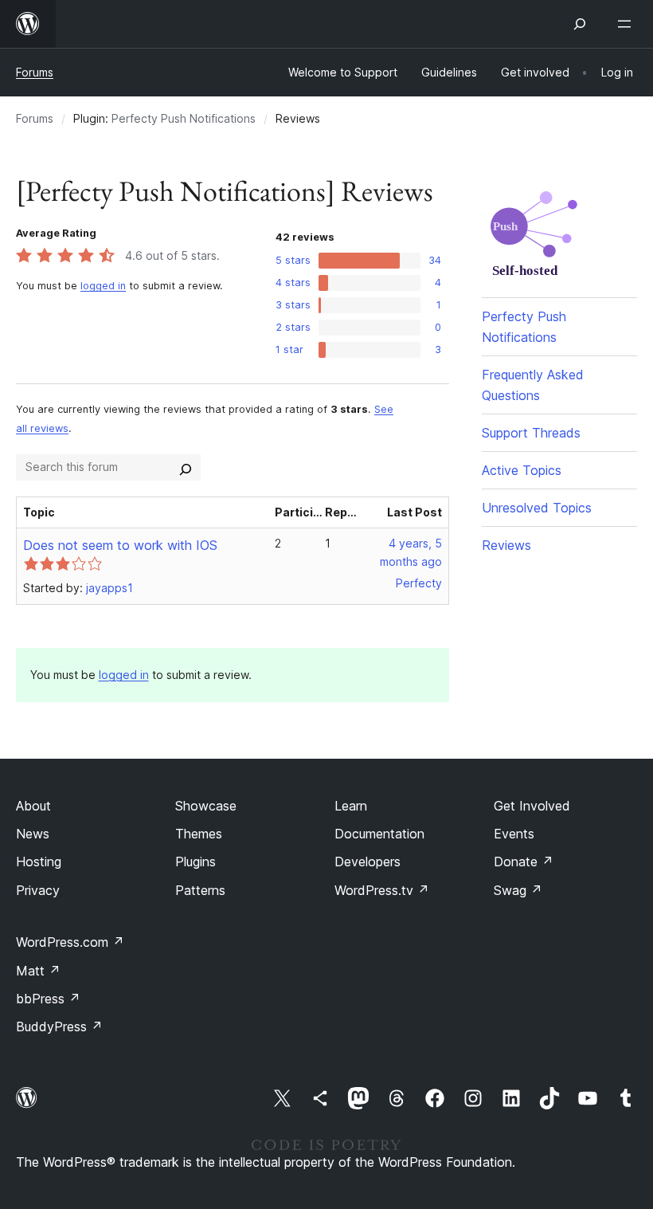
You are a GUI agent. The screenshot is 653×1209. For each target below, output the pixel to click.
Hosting (38, 861)
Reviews (506, 545)
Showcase (206, 806)
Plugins (195, 861)
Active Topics (521, 470)
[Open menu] (627, 24)
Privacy (38, 890)
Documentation (379, 834)
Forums (34, 72)
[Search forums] (185, 467)
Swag (518, 890)
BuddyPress (59, 1026)
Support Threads (531, 433)
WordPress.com (70, 942)
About (33, 806)
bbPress (48, 999)
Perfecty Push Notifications (183, 118)
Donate (523, 861)
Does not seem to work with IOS (120, 545)
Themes (198, 834)
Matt (38, 971)
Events (514, 834)
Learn (350, 806)
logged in (103, 286)
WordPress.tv (381, 890)
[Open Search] (579, 24)
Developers (367, 861)
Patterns (200, 890)
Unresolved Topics (537, 508)
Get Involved (532, 806)
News (32, 834)
